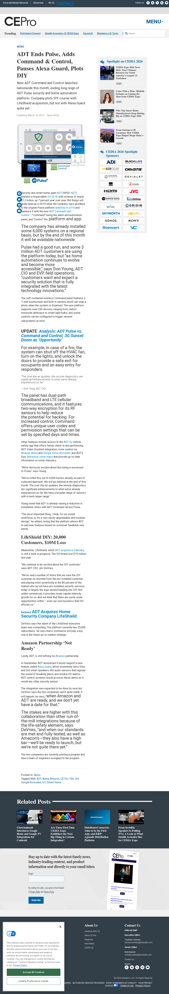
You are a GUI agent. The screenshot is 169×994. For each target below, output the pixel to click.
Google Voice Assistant (56, 453)
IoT (44, 782)
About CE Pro (90, 935)
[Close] (60, 926)
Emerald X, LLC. (128, 978)
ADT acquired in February (69, 550)
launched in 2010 (65, 207)
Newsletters (89, 944)
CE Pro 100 (67, 778)
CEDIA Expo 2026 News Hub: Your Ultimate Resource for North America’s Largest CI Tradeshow (128, 72)
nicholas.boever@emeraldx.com (138, 955)
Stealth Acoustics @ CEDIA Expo (62, 33)
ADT (60, 192)
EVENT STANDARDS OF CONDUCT (121, 983)
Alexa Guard (44, 666)
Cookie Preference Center (33, 981)
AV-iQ (51, 3)
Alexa (45, 778)
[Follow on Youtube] (166, 2)
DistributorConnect (30, 33)
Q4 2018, (52, 196)
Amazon (60, 656)
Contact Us (129, 959)
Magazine (88, 940)
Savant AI (88, 33)
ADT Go (68, 442)
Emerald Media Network (15, 3)
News (20, 46)
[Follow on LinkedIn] (152, 2)
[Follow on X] (157, 2)
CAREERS (66, 983)
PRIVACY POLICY (143, 986)
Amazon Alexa (29, 453)
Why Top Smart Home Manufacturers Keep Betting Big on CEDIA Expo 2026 (130, 113)
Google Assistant (31, 782)
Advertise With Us (92, 931)
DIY (77, 778)
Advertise (38, 3)
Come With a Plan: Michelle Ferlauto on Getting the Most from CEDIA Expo (130, 93)
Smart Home (54, 782)
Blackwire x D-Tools (107, 33)
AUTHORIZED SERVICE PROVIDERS (88, 983)
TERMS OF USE (127, 986)
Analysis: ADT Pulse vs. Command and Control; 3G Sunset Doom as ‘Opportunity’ (52, 335)
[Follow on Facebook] (148, 2)
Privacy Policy (20, 965)
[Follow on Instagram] (162, 2)
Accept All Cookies (33, 972)
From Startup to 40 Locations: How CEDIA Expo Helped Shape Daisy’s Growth (129, 134)
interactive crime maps (40, 456)
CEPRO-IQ (88, 948)
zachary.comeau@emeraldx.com (138, 942)
